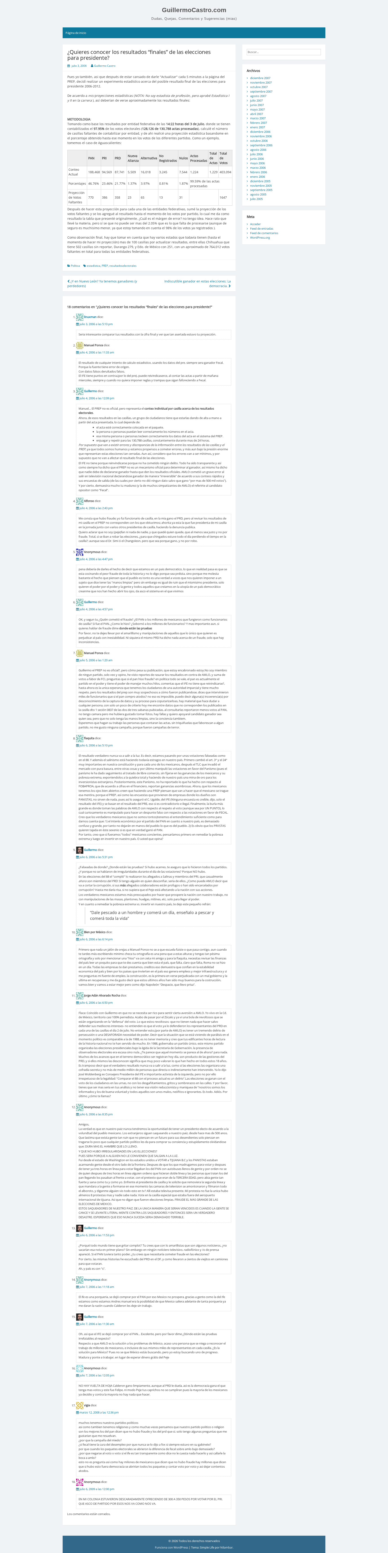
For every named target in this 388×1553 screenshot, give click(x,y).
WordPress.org (260, 237)
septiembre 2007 (261, 91)
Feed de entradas (261, 228)
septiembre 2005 (261, 190)
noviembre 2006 (261, 136)
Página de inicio (76, 33)
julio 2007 (256, 100)
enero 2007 (257, 127)
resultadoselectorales (123, 266)
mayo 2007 (257, 109)
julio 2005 (256, 199)
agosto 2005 (258, 194)
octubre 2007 (259, 87)
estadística (93, 266)
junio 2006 (257, 159)
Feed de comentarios (264, 233)
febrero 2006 (258, 172)
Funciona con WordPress (172, 1547)
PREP (105, 266)
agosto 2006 (258, 150)
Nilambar (226, 1547)
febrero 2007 (258, 123)
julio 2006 (256, 154)
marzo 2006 (258, 168)
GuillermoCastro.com (194, 10)
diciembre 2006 (260, 132)
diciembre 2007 (260, 78)
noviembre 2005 (261, 186)
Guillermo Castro (104, 66)
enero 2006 (257, 177)
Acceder (255, 224)
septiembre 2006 (261, 145)
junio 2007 (257, 105)
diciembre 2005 (260, 181)
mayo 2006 (257, 163)
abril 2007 (256, 114)
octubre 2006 (259, 141)
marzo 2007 (258, 118)
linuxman (90, 317)
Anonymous (92, 1280)
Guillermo (90, 391)
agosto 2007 (258, 96)
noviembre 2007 (261, 82)
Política (75, 266)
